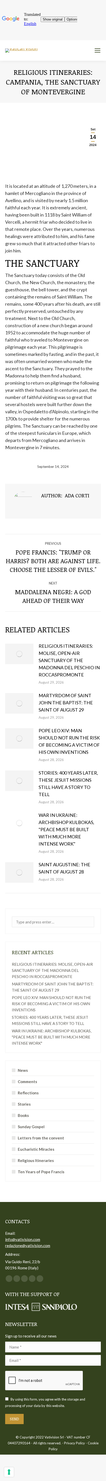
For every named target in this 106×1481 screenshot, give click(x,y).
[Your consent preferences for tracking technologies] (9, 1472)
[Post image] (19, 654)
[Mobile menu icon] (97, 50)
